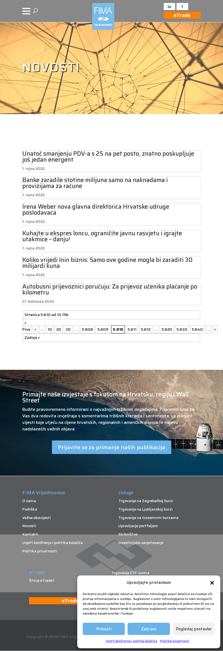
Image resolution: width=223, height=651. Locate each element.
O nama (29, 501)
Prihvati (104, 629)
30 (68, 329)
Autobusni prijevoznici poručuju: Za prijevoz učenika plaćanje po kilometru (109, 289)
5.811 (132, 329)
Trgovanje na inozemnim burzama (148, 518)
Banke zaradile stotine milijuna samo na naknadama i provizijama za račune (95, 183)
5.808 (87, 329)
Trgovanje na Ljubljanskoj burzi (145, 509)
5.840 (197, 329)
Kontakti (30, 534)
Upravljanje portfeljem (138, 526)
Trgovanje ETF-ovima (130, 573)
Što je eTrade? (41, 580)
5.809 (103, 329)
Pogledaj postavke (194, 629)
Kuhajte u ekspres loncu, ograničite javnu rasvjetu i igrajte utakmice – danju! (102, 236)
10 (50, 329)
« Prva (26, 326)
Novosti (29, 526)
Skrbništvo (128, 534)
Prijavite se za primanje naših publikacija (111, 447)
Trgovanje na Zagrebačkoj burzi (145, 501)
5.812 (145, 329)
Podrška (29, 509)
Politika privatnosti (174, 640)
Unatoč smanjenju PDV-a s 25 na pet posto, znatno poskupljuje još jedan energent (108, 156)
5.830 (181, 329)
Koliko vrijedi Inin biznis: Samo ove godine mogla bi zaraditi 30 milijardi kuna (107, 263)
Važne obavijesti (36, 518)
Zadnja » (32, 337)
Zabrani (148, 629)
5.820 (167, 329)
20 (58, 329)
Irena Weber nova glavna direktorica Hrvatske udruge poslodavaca (95, 209)
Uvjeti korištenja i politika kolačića (131, 640)
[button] (212, 583)
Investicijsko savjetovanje (140, 543)
